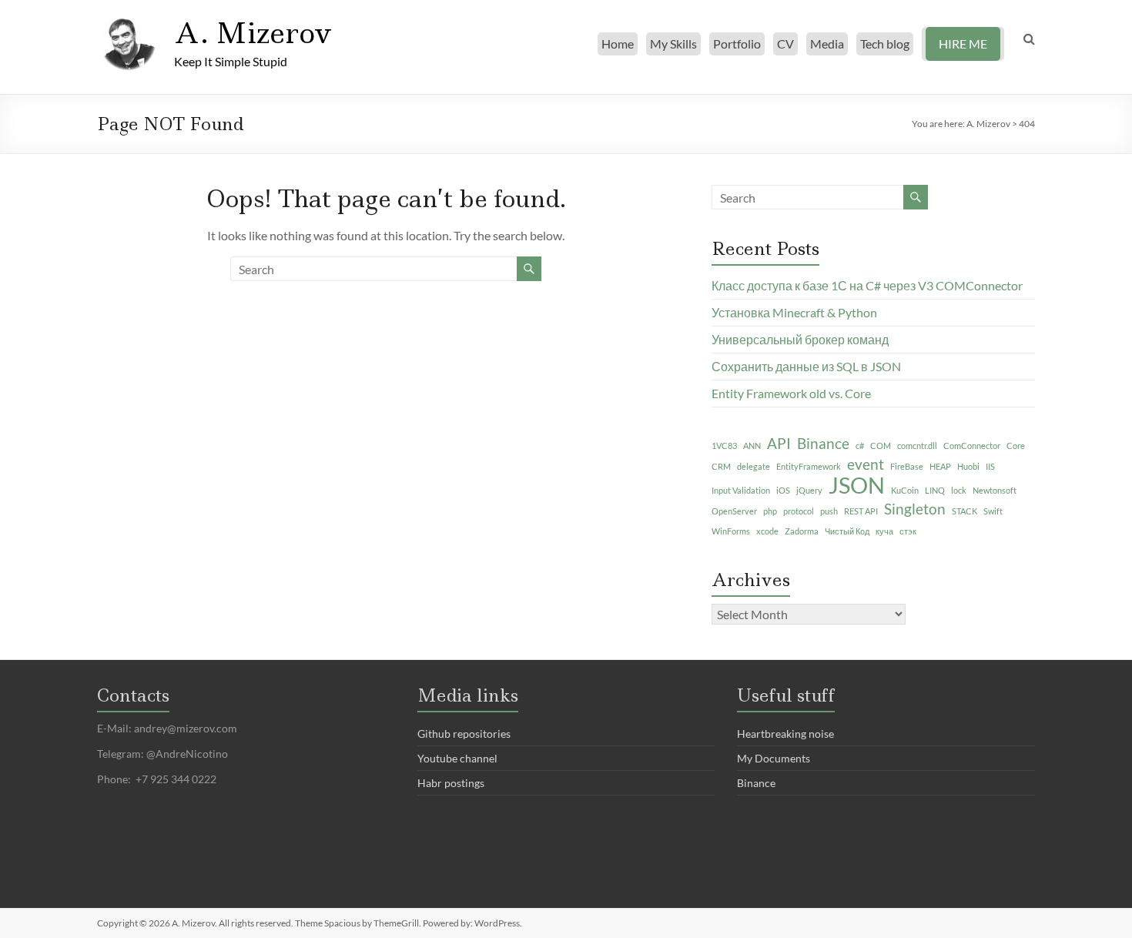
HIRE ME (963, 43)
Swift (993, 511)
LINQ (935, 490)
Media (827, 43)
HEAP (940, 466)
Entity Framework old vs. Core (791, 393)
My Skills (673, 43)
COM (880, 446)
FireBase (906, 466)
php (770, 511)
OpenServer (734, 511)
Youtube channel (457, 758)
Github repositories (464, 733)
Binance (823, 443)
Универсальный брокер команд (800, 339)
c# (860, 446)
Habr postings (450, 782)
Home (617, 43)
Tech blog (884, 43)
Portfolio (737, 43)
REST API (861, 511)
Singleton (915, 509)
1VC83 (724, 446)
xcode (767, 531)
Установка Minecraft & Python (794, 312)
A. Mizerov (253, 33)
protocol (798, 511)
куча (884, 531)
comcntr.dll (917, 446)
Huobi (968, 466)
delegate (753, 466)
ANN (752, 446)
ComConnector (971, 446)
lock (958, 490)
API (779, 443)
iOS (783, 490)
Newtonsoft (994, 490)
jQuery (809, 490)
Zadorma (802, 531)
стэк (907, 531)
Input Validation (741, 490)
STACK (964, 511)
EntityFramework (808, 466)
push (829, 511)
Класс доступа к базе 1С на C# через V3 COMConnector (867, 285)
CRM (721, 466)
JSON (857, 485)
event (865, 464)
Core (1015, 446)
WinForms (731, 531)
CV (785, 43)
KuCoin (905, 490)
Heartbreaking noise (785, 733)
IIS (990, 466)
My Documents (773, 758)
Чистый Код (847, 531)
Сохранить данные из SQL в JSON (806, 366)
